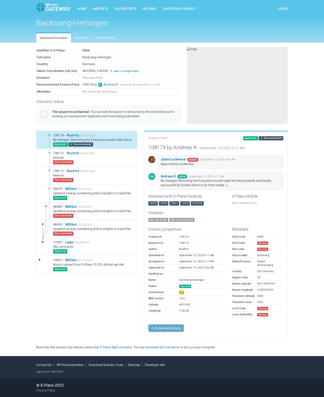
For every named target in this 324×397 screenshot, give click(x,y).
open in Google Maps (126, 71)
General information (54, 38)
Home (81, 9)
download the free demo (162, 347)
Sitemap (134, 365)
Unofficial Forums (178, 9)
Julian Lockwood (173, 159)
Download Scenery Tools (106, 365)
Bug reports (125, 9)
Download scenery (168, 328)
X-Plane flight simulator (116, 347)
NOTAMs (149, 9)
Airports (100, 9)
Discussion (82, 37)
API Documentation (70, 365)
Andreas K (111, 84)
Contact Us (44, 365)
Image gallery (106, 37)
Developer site (155, 365)
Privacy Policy (45, 390)
